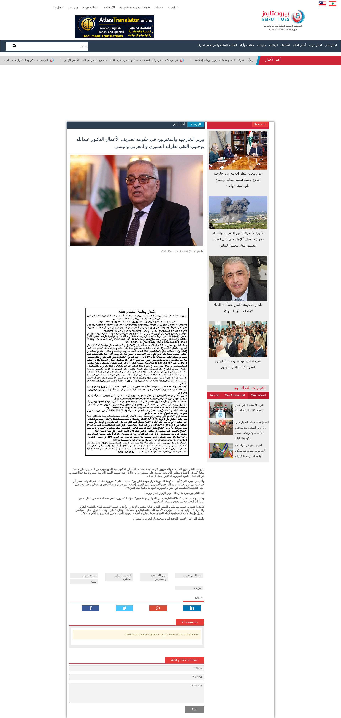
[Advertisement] (170, 93)
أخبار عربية (315, 45)
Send (194, 709)
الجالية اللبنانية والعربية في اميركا (217, 45)
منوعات (261, 45)
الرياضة (273, 45)
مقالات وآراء (247, 45)
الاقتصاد (285, 45)
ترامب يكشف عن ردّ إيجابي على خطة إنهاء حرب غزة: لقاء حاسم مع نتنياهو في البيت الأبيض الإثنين (144, 60)
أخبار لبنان (331, 45)
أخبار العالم (299, 45)
